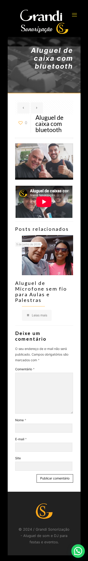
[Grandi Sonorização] (44, 21)
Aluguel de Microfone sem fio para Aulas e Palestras (41, 291)
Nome (20, 420)
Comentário (25, 369)
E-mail (21, 439)
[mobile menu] (74, 15)
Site (18, 458)
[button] (78, 551)
